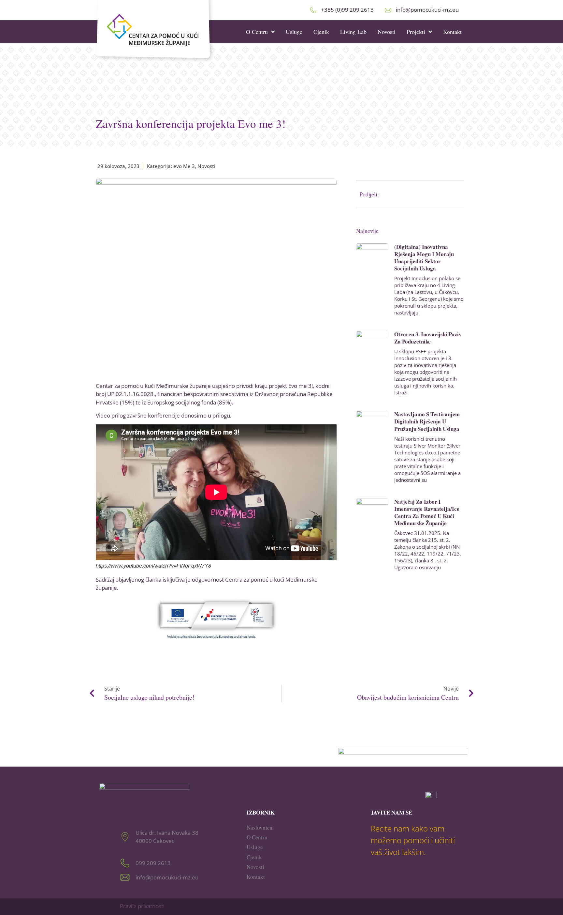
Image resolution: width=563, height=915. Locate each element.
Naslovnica (259, 827)
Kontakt (452, 32)
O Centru (257, 32)
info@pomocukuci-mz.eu (427, 9)
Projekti (416, 32)
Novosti (387, 32)
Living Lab (353, 32)
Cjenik (321, 32)
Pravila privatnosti (142, 906)
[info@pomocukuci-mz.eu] (388, 10)
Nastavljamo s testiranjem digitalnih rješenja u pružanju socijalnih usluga (427, 421)
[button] (426, 194)
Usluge (294, 32)
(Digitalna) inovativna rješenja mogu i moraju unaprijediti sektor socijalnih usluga (424, 257)
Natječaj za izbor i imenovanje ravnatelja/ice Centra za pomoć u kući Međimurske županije (426, 512)
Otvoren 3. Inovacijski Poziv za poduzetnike (428, 337)
